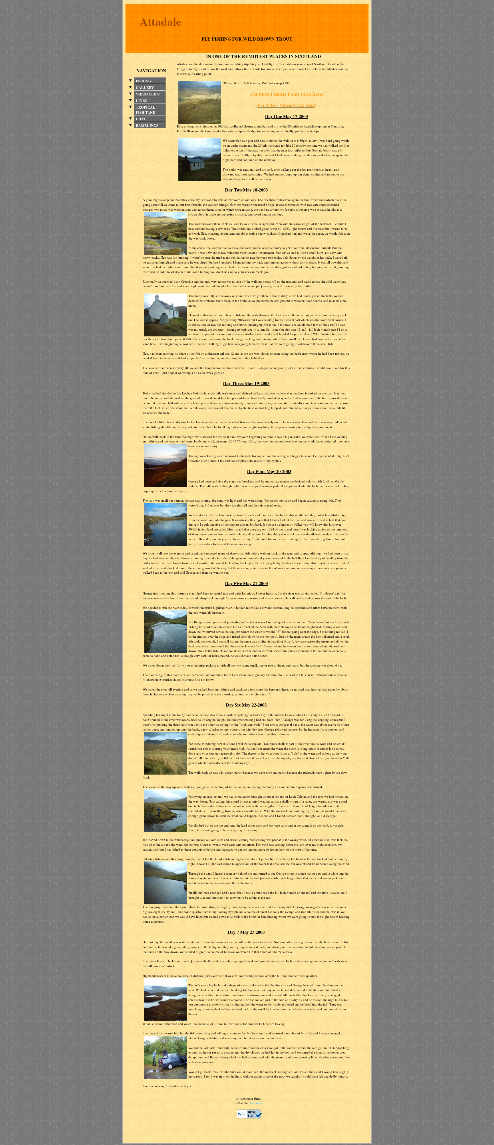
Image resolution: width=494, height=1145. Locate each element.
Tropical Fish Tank (146, 110)
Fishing (143, 80)
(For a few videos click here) (286, 105)
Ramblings (147, 125)
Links (141, 100)
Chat (141, 118)
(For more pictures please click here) (286, 94)
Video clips (148, 94)
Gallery (145, 87)
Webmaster (256, 1103)
